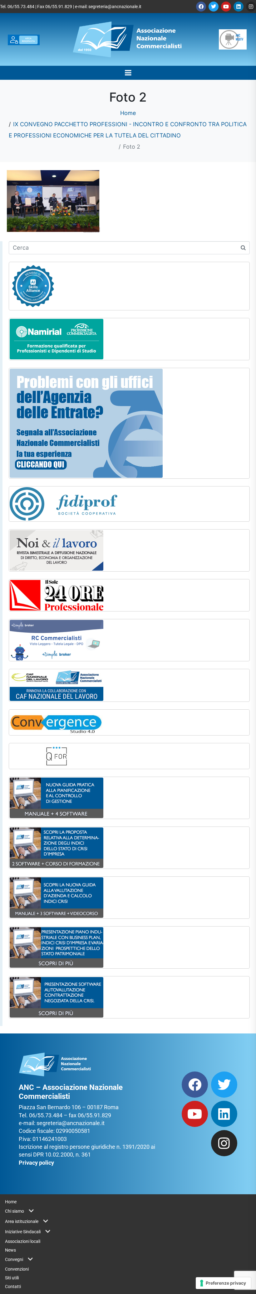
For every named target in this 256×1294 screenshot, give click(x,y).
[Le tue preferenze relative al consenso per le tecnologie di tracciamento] (223, 1283)
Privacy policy (36, 1162)
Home (11, 1201)
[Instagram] (251, 7)
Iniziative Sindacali (23, 1231)
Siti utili (12, 1277)
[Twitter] (214, 7)
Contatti (13, 1286)
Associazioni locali (22, 1241)
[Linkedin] (239, 7)
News (10, 1250)
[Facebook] (201, 7)
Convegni (14, 1259)
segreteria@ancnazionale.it (114, 6)
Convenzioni (17, 1269)
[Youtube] (226, 7)
